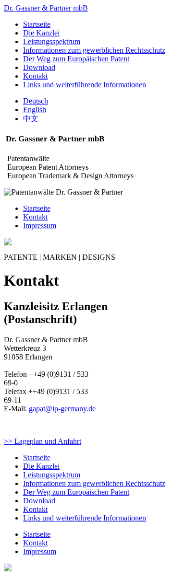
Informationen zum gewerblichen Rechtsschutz (94, 50)
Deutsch (35, 101)
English (34, 109)
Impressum (39, 225)
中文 (30, 119)
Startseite (36, 24)
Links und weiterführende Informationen (84, 85)
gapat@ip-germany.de (62, 409)
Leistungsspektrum (51, 41)
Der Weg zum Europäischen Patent (76, 59)
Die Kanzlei (41, 33)
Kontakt (35, 76)
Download (39, 67)
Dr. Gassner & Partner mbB (46, 8)
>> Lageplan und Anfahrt (42, 441)
